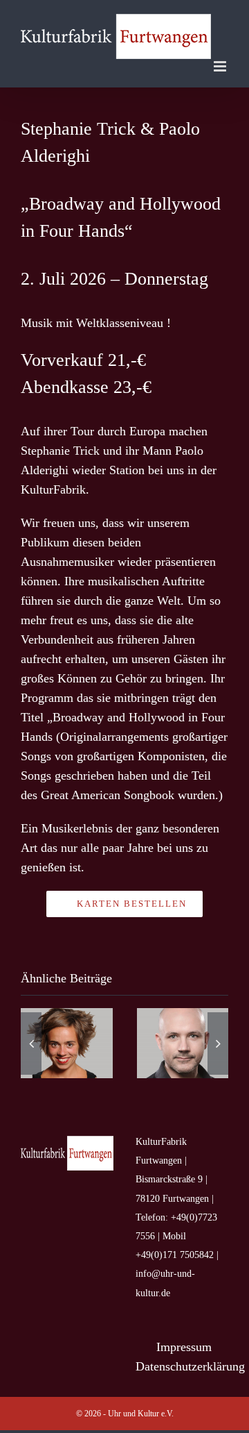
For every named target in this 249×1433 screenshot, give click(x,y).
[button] (31, 1043)
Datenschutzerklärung (190, 1366)
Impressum (184, 1347)
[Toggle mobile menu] (221, 66)
